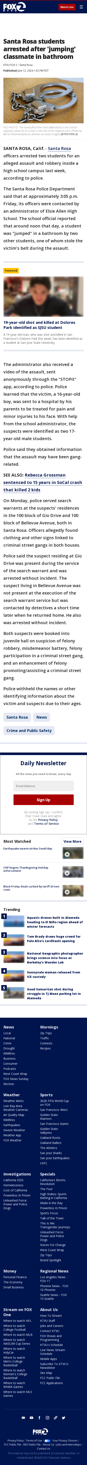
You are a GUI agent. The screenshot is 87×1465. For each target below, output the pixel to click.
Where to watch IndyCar (14, 1350)
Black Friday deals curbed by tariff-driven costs (31, 888)
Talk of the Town (52, 1218)
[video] (73, 853)
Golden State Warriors (49, 1117)
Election (8, 1084)
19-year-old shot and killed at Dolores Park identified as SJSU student (39, 325)
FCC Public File (50, 1378)
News (41, 717)
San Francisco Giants (54, 1124)
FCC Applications (51, 1383)
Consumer (10, 1064)
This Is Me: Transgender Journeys (55, 1225)
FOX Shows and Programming (51, 1338)
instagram (47, 1417)
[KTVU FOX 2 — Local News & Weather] (15, 7)
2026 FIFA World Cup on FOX (54, 1103)
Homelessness (13, 1185)
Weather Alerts (13, 1101)
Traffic (44, 1038)
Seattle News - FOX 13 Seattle (53, 1297)
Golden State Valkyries (49, 1131)
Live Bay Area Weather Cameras (15, 1108)
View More (73, 841)
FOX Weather (12, 1140)
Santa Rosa (26, 65)
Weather (11, 1094)
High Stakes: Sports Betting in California (53, 1196)
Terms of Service (46, 824)
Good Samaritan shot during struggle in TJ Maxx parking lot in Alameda (54, 993)
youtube (31, 1417)
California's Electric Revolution (53, 1182)
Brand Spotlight (50, 1260)
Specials (47, 1174)
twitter (63, 1417)
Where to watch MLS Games (17, 1394)
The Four (46, 1189)
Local (7, 1033)
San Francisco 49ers (54, 1110)
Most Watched (17, 841)
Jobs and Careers (51, 1326)
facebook (39, 1417)
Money (9, 1271)
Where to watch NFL (17, 1321)
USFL (43, 1163)
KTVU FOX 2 (10, 65)
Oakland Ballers (50, 1143)
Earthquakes (11, 1125)
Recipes (45, 1048)
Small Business (13, 1287)
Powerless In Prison (16, 1195)
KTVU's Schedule (51, 1345)
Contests (46, 1043)
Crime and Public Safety (29, 730)
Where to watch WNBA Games (14, 1385)
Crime (7, 1043)
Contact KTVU (49, 1331)
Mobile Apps (48, 1359)
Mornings (49, 1027)
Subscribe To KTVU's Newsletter (54, 1366)
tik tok (55, 1417)
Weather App (12, 1135)
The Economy (12, 1282)
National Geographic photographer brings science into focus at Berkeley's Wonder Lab (55, 957)
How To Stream (51, 1316)
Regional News (54, 1271)
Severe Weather (14, 1130)
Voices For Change (53, 1245)
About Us (49, 1309)
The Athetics (48, 1148)
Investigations (17, 1174)
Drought (9, 1048)
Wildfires (9, 1053)
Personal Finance (15, 1277)
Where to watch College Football (14, 1328)
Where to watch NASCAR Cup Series (16, 1342)
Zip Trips (46, 1033)
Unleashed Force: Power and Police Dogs (15, 1204)
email (23, 1417)
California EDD (13, 1180)
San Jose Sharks (51, 1153)
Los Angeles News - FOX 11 (53, 1279)
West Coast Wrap (15, 1074)
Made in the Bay (51, 1203)
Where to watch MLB (18, 1335)
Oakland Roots (50, 1138)
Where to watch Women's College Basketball (15, 1374)
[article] (43, 296)
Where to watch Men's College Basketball (14, 1361)
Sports (46, 1094)
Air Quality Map (13, 1115)
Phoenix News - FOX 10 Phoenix (54, 1288)
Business (9, 1058)
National (9, 1038)
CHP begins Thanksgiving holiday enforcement (25, 869)
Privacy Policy (48, 820)
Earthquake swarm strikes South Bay (27, 848)
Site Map (46, 1373)
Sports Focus (49, 1213)
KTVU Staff (47, 1321)
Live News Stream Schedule (52, 1352)
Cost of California (15, 1190)
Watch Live (67, 7)
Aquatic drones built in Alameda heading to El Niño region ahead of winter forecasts (55, 922)
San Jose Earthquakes (55, 1158)
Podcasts (9, 1069)
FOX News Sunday (16, 1079)
